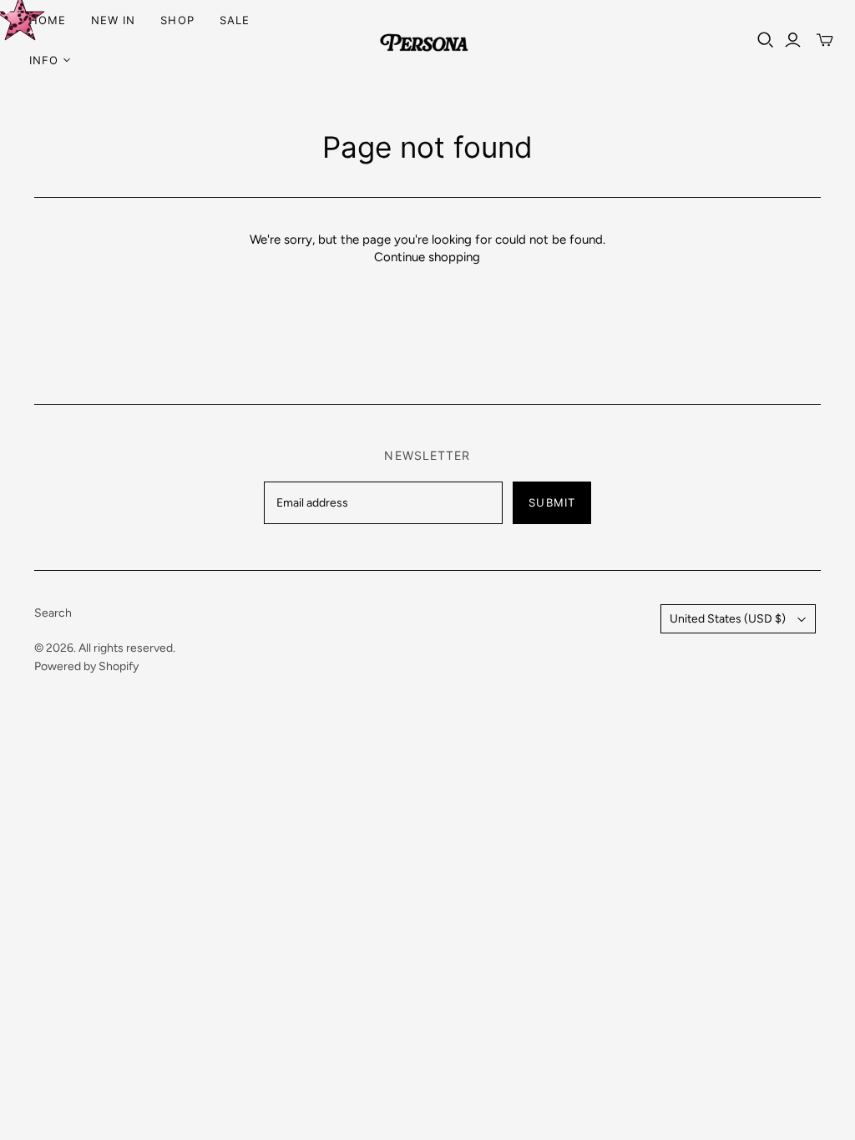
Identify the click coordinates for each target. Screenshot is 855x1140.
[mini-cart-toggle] (825, 40)
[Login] (793, 40)
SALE (235, 20)
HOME (47, 20)
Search (53, 613)
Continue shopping (427, 257)
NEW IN (113, 20)
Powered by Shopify (86, 666)
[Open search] (765, 40)
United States (728, 619)
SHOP (177, 20)
